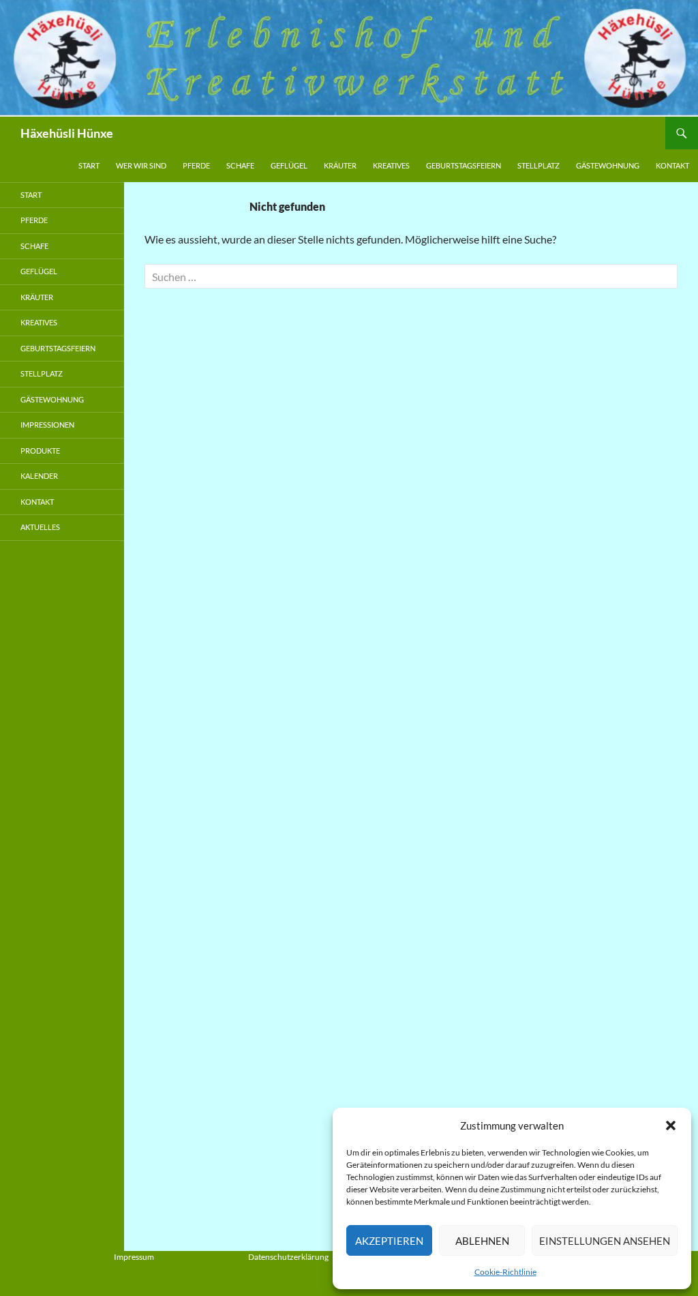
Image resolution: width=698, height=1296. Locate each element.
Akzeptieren (389, 1241)
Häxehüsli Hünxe (66, 133)
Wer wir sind (141, 165)
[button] (671, 1125)
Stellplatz (538, 165)
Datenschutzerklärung (288, 1257)
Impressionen (47, 424)
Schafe (240, 165)
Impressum (134, 1257)
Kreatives (391, 165)
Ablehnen (482, 1241)
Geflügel (289, 165)
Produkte (40, 450)
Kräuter (340, 165)
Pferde (196, 165)
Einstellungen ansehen (604, 1241)
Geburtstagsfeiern (463, 165)
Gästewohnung (607, 165)
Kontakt (672, 165)
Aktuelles (40, 526)
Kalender (39, 475)
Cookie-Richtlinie (505, 1272)
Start (89, 165)
